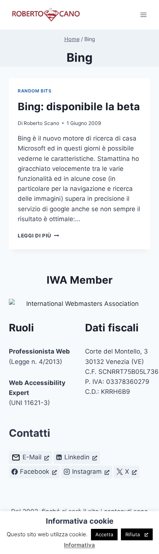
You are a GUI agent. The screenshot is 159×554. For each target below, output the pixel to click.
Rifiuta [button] (132, 534)
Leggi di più (38, 236)
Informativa (79, 544)
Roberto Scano (41, 123)
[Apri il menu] (143, 14)
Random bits (35, 91)
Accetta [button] (104, 534)
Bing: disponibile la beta (79, 106)
